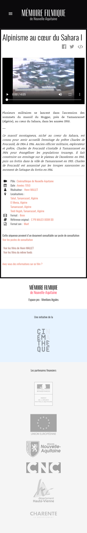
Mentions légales (49, 300)
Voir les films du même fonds (17, 252)
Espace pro (34, 300)
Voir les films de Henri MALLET (18, 248)
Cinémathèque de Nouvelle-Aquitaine (35, 181)
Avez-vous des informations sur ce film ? (22, 264)
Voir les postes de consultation (40, 238)
